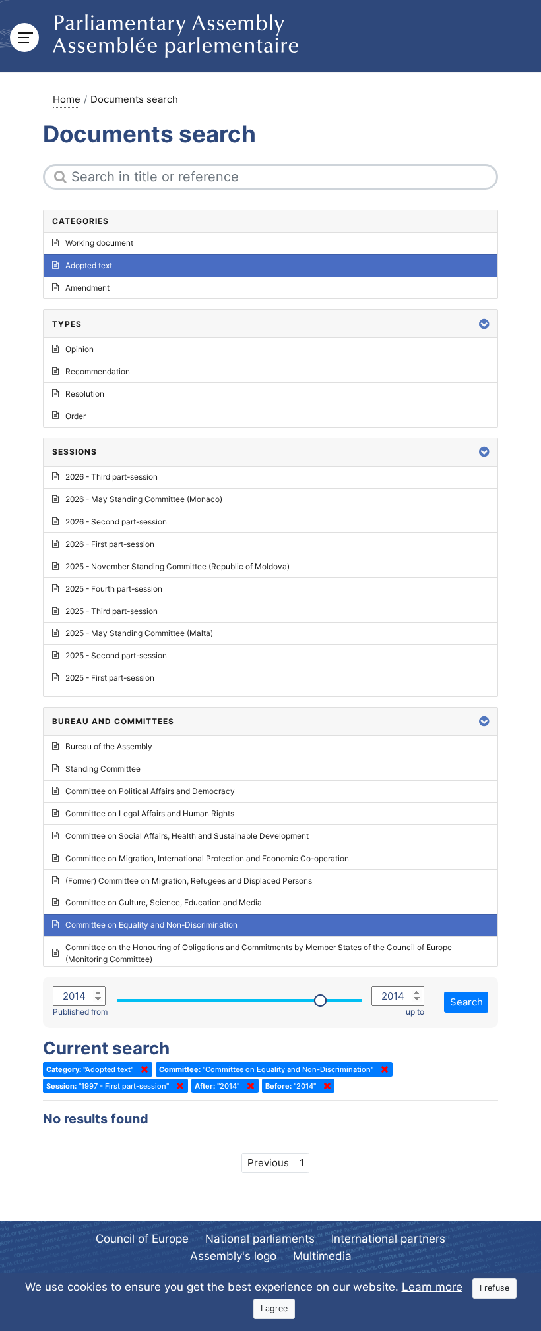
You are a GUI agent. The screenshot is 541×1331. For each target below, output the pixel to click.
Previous (268, 1162)
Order (75, 416)
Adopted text (88, 265)
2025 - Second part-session (116, 655)
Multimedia (322, 1255)
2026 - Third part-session (111, 477)
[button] (484, 324)
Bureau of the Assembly (108, 746)
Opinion (79, 349)
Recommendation (97, 371)
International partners (388, 1238)
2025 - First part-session (109, 678)
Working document (99, 243)
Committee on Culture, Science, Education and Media (163, 902)
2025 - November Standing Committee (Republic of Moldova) (177, 566)
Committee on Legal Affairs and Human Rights (149, 813)
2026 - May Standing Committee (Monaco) (143, 499)
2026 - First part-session (109, 544)
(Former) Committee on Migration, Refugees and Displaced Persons (188, 881)
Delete (141, 1069)
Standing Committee (103, 769)
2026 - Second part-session (116, 521)
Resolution (84, 394)
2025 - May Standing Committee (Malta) (139, 633)
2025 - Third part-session (111, 611)
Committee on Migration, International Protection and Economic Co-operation (207, 858)
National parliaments (260, 1238)
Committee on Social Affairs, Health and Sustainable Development (187, 836)
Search (466, 1002)
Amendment (87, 288)
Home (66, 99)
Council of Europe (142, 1238)
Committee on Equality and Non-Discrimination (151, 925)
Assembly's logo (233, 1255)
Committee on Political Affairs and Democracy (150, 791)
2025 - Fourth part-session (113, 589)
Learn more (432, 1286)
